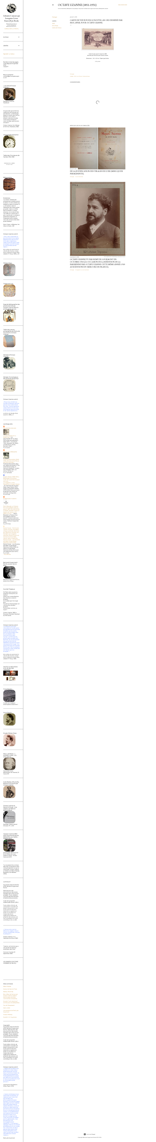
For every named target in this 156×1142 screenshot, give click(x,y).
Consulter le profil (11, 28)
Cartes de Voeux (56, 28)
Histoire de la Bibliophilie (10, 452)
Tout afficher (7, 554)
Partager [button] (54, 17)
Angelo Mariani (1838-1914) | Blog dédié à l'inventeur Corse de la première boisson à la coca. (11, 479)
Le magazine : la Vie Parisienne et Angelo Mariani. (11, 483)
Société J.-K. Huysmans (10, 1017)
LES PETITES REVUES (9, 428)
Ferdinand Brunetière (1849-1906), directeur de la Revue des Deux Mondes (11, 461)
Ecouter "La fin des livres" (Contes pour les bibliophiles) (11, 1002)
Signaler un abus (8, 54)
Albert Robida (7, 986)
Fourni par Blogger (90, 1134)
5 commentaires (79, 176)
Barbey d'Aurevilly (8, 991)
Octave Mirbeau (7, 1014)
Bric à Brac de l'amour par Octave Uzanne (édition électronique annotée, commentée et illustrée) (10, 996)
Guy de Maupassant (9, 1005)
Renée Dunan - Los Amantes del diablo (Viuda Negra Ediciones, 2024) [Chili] (11, 541)
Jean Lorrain (6, 1008)
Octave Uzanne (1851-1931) (77, 5)
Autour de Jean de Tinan (10, 989)
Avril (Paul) (55, 25)
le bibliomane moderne (9, 498)
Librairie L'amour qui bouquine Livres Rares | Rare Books (11, 18)
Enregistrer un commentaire (82, 269)
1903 (53, 23)
